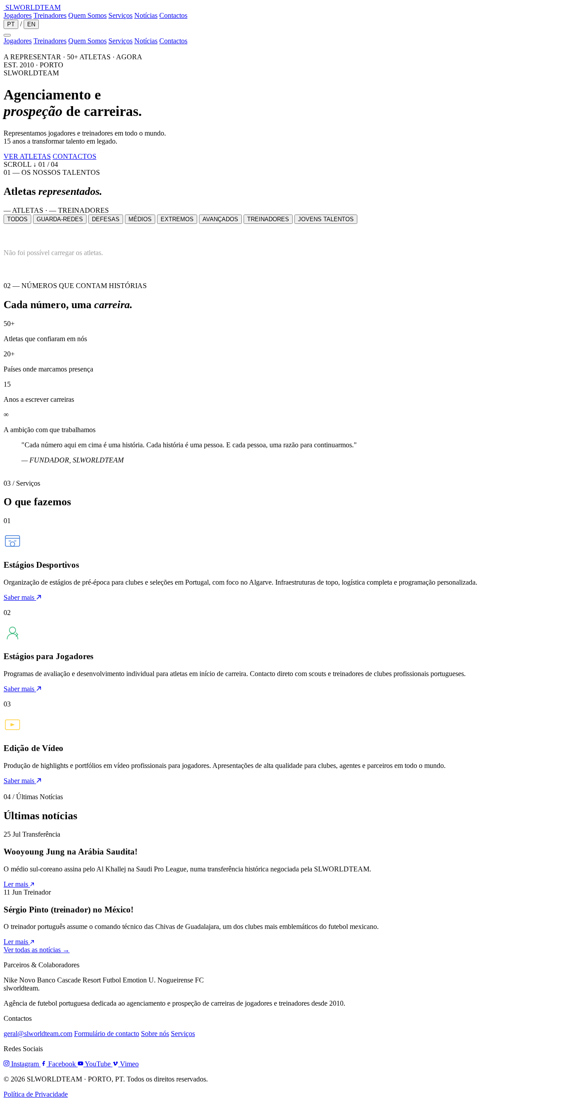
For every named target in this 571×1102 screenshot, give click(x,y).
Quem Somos (87, 15)
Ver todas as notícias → (37, 949)
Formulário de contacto (106, 1033)
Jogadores (18, 15)
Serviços (120, 15)
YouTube (97, 1064)
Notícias (145, 15)
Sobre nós (155, 1033)
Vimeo (128, 1064)
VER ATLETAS (27, 156)
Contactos (173, 15)
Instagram (25, 1064)
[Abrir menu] (7, 35)
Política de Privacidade (36, 1094)
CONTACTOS (74, 156)
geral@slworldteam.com (38, 1033)
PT (11, 24)
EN (31, 24)
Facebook (62, 1064)
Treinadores (49, 15)
